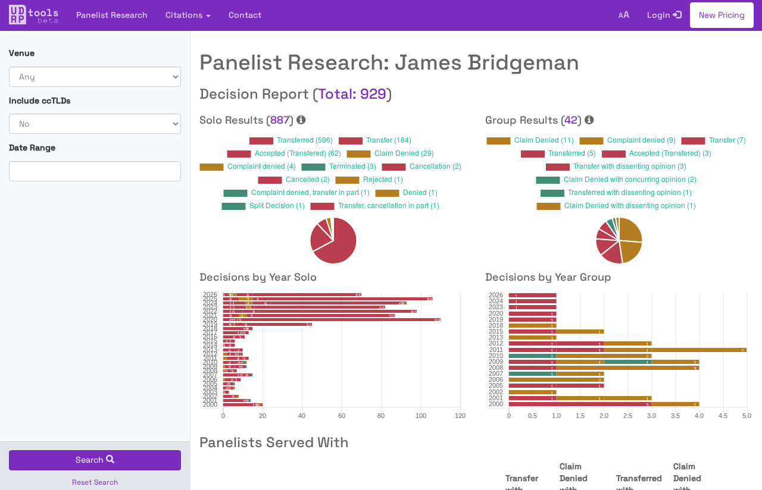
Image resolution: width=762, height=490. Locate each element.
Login (660, 15)
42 (570, 120)
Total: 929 (352, 93)
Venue (22, 53)
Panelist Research (112, 15)
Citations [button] (185, 15)
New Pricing (722, 15)
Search (91, 459)
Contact (245, 15)
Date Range (32, 147)
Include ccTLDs (39, 100)
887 (279, 120)
